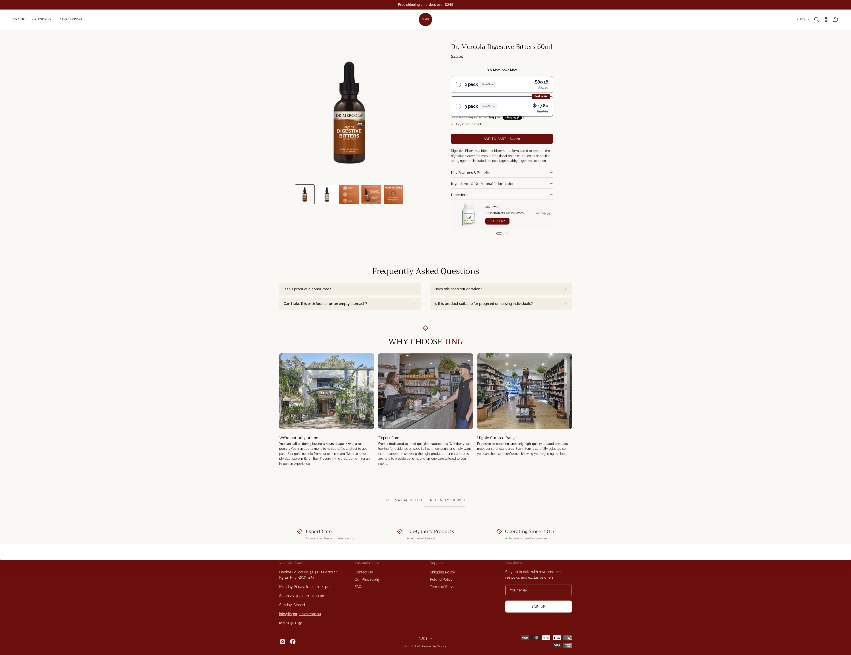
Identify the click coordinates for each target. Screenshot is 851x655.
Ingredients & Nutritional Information (483, 184)
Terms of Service (443, 587)
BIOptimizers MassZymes (504, 213)
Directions (459, 195)
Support (436, 562)
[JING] (425, 19)
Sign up (538, 606)
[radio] (502, 84)
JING (417, 646)
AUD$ (800, 19)
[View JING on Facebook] (292, 641)
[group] (425, 5)
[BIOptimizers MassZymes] (468, 215)
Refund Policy (441, 579)
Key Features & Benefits (471, 173)
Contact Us (364, 572)
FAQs (359, 587)
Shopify (441, 646)
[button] (41, 19)
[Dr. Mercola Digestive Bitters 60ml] (305, 194)
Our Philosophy (367, 579)
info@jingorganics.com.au (300, 614)
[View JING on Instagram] (282, 641)
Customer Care (367, 562)
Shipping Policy (442, 572)
